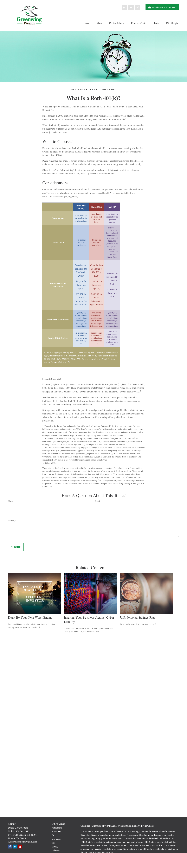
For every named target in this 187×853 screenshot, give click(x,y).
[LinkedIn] (124, 7)
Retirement (57, 827)
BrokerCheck (147, 825)
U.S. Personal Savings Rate (137, 617)
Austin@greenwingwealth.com (22, 841)
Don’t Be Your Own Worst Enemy (30, 617)
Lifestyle (55, 850)
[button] (86, 23)
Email (97, 501)
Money (55, 846)
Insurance (56, 838)
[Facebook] (137, 7)
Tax (53, 842)
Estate (54, 835)
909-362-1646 (22, 831)
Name (11, 501)
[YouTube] (131, 7)
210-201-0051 (21, 827)
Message (12, 520)
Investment (57, 831)
